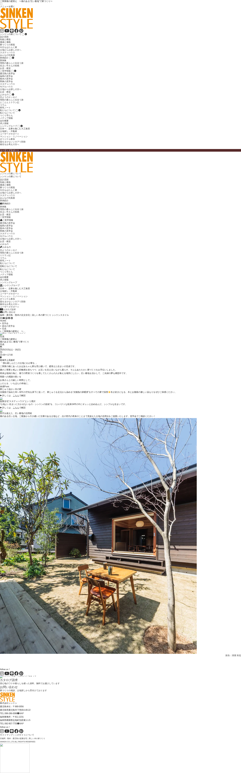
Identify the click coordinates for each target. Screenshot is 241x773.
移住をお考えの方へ (9, 144)
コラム (3, 105)
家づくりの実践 (7, 44)
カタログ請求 (9, 309)
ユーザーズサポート (9, 134)
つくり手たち (6, 115)
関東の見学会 (6, 81)
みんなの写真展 (7, 55)
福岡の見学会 (6, 76)
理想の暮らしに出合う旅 (11, 63)
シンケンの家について (10, 34)
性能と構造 (5, 39)
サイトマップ (6, 735)
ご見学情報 (5, 71)
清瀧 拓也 (236, 655)
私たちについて (7, 110)
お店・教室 (5, 68)
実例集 (3, 60)
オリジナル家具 (7, 139)
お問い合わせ (9, 312)
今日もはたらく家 (8, 47)
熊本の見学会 (6, 79)
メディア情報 (6, 118)
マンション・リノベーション (14, 136)
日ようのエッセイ (8, 97)
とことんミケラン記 (9, 102)
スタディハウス (7, 52)
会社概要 (4, 121)
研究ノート (5, 107)
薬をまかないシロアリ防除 (13, 142)
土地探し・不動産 (8, 131)
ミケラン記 (5, 255)
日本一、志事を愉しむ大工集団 (15, 128)
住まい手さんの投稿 (9, 65)
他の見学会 (5, 661)
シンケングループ (8, 126)
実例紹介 (4, 58)
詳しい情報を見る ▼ (10, 658)
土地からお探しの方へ (10, 50)
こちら (16, 395)
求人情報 (4, 123)
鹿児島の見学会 (7, 73)
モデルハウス (6, 86)
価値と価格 (5, 42)
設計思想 (4, 37)
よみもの (4, 94)
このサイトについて (24, 735)
